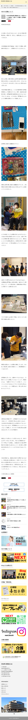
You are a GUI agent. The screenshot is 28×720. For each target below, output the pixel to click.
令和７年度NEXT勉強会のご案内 (14, 520)
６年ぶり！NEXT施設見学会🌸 (13, 527)
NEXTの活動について (6, 473)
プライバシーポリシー (5, 693)
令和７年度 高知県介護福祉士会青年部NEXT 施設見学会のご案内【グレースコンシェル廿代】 (16, 508)
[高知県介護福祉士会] (6, 1)
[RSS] (14, 714)
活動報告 (12, 473)
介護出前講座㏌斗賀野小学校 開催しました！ (16, 514)
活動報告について (4, 684)
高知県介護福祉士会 (16, 718)
